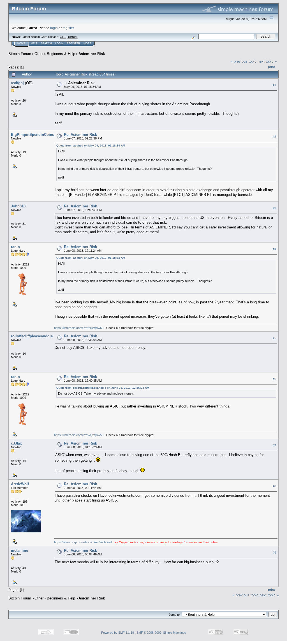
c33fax (16, 443)
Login (59, 43)
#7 (274, 445)
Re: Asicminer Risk (80, 134)
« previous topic (243, 61)
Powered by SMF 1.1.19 (117, 632)
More (87, 43)
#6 (274, 379)
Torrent (72, 36)
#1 (274, 85)
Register (73, 43)
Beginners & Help (61, 54)
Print (271, 66)
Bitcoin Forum (19, 54)
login (54, 28)
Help (34, 43)
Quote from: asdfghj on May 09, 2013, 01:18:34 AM (90, 145)
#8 (274, 486)
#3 (274, 208)
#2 (274, 136)
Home (21, 43)
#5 (274, 338)
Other (38, 54)
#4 (274, 249)
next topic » (267, 61)
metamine (19, 550)
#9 (274, 552)
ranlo (15, 247)
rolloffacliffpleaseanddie (32, 336)
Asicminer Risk (91, 54)
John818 (18, 206)
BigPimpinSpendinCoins (32, 134)
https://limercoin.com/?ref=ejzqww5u (78, 327)
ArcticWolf (20, 484)
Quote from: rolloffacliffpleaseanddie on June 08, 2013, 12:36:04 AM (102, 387)
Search (46, 43)
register (68, 28)
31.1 (63, 36)
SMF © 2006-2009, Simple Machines (161, 632)
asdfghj (17, 83)
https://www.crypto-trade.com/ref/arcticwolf (83, 542)
